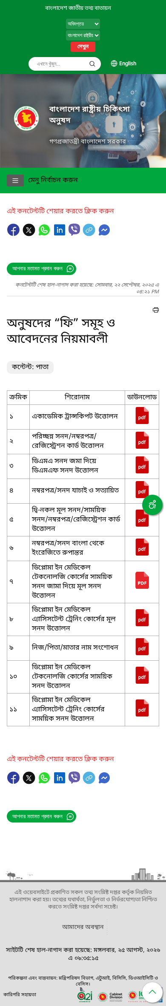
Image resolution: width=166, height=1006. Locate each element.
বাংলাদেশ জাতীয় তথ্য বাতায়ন (78, 8)
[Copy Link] (89, 234)
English (127, 63)
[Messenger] (104, 234)
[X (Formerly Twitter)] (29, 234)
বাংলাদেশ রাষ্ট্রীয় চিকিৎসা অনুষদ (89, 115)
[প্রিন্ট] (155, 311)
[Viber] (74, 230)
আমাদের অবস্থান (82, 927)
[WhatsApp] (45, 234)
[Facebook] (14, 234)
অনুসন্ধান (92, 64)
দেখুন (83, 46)
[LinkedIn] (60, 234)
